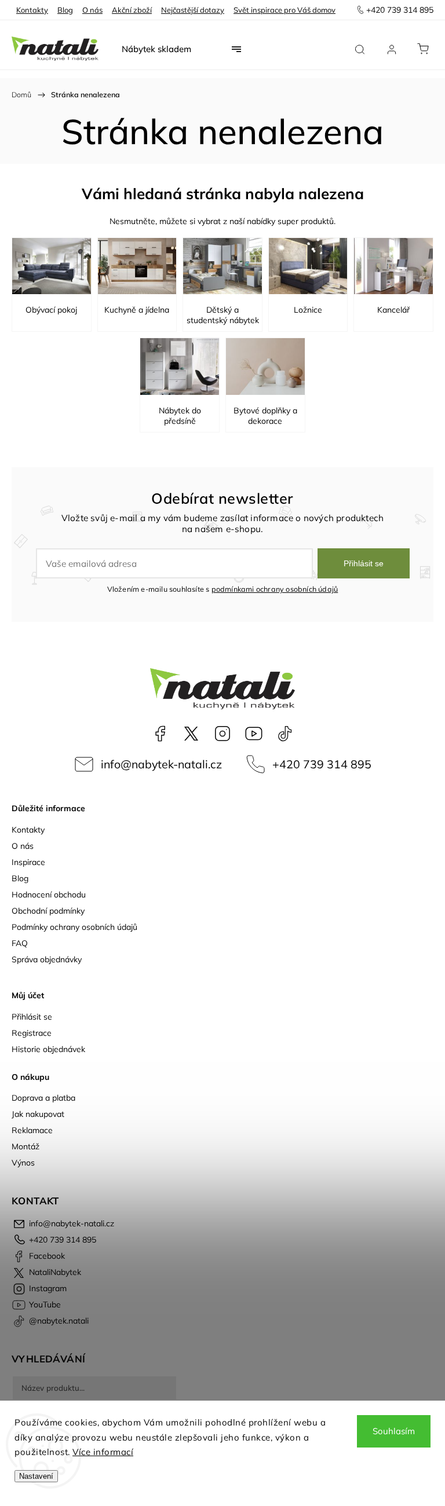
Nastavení (36, 1476)
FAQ (20, 943)
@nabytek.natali (285, 733)
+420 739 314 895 (321, 764)
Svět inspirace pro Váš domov (284, 9)
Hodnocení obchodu (49, 894)
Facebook (160, 733)
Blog (65, 9)
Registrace (32, 1033)
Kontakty (32, 9)
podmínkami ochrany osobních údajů (274, 588)
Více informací (102, 1451)
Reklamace (32, 1130)
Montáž (25, 1146)
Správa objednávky (47, 959)
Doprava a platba (43, 1098)
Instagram (222, 733)
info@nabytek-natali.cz (161, 764)
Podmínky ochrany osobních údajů (74, 927)
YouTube (253, 733)
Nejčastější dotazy (192, 9)
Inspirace (28, 862)
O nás (92, 9)
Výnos (23, 1162)
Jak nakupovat (38, 1114)
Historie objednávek (48, 1049)
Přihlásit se (364, 563)
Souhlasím (394, 1431)
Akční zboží (132, 9)
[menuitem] (156, 49)
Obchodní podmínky (48, 911)
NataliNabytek (191, 733)
